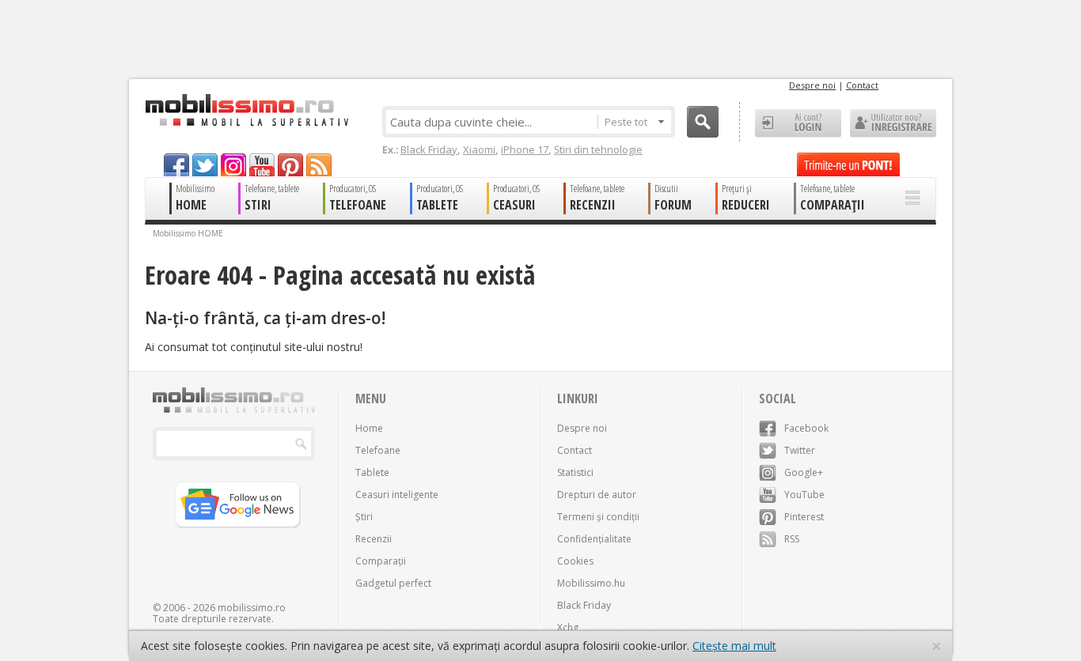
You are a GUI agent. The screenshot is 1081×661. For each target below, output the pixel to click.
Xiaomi (479, 149)
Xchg (567, 627)
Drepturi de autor (596, 494)
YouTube (804, 494)
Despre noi (812, 85)
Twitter (799, 450)
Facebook (806, 428)
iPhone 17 (524, 149)
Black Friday (428, 149)
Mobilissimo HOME (188, 233)
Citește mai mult (734, 645)
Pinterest (804, 516)
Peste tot (626, 122)
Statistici (575, 472)
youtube (262, 164)
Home (369, 428)
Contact (862, 85)
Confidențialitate (594, 539)
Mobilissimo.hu (591, 583)
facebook (176, 164)
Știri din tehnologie (598, 149)
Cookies (575, 561)
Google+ (803, 472)
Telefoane (377, 450)
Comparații (380, 561)
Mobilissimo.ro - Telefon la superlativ (246, 110)
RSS (791, 539)
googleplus (233, 164)
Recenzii (373, 539)
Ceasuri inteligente (396, 494)
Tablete (372, 472)
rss (319, 164)
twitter (205, 164)
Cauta (703, 122)
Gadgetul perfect (393, 583)
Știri (364, 516)
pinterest (290, 164)
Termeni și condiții (598, 516)
